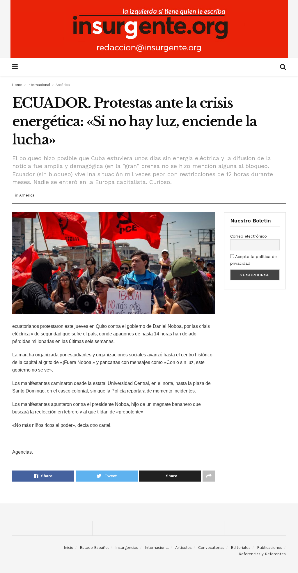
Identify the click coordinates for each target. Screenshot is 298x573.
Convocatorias (211, 547)
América (63, 85)
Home (17, 85)
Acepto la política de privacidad (253, 259)
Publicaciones (269, 547)
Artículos (183, 547)
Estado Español (94, 547)
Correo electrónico (248, 236)
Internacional (39, 85)
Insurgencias (126, 547)
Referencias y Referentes (262, 554)
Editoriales (241, 547)
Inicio (68, 547)
